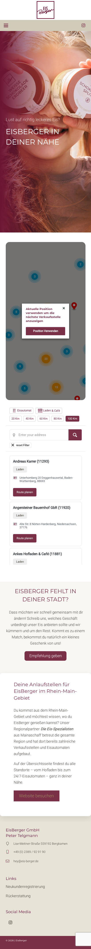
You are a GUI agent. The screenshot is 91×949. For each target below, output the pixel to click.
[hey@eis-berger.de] (10, 861)
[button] (6, 25)
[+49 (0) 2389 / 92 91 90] (10, 852)
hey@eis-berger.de (25, 861)
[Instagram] (83, 25)
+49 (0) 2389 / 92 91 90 (29, 852)
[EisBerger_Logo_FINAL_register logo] (46, 10)
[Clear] (20, 445)
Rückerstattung (18, 896)
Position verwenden (45, 331)
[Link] (46, 795)
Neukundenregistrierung (25, 886)
